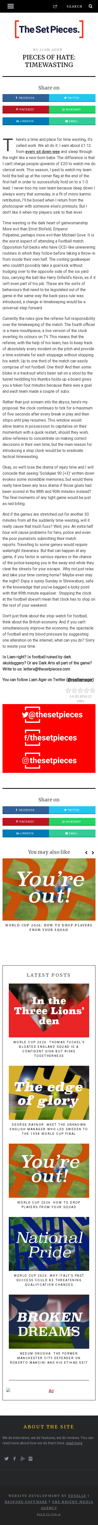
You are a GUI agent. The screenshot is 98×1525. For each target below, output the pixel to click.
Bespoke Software (26, 1502)
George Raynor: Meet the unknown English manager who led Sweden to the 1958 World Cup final (49, 1129)
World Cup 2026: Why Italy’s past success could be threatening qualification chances (49, 1280)
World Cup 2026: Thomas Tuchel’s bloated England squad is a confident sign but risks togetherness (49, 1049)
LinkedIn (26, 121)
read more (74, 1443)
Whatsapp (73, 109)
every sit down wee (42, 151)
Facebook (26, 98)
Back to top (47, 1514)
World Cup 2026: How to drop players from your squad (49, 1205)
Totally (77, 1496)
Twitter (73, 98)
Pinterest (26, 109)
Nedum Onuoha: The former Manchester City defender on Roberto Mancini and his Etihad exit (49, 1358)
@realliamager (80, 679)
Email (73, 121)
